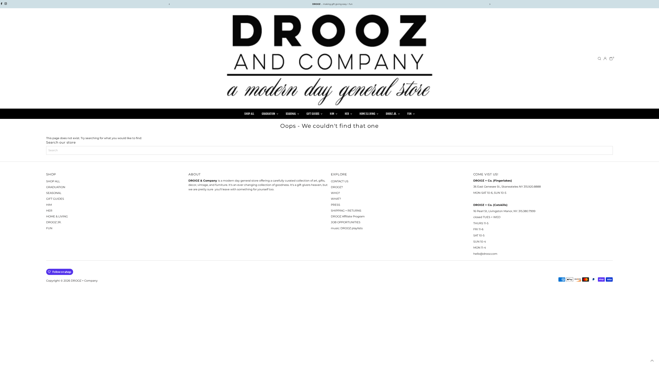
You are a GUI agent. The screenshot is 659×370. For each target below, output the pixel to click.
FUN (409, 113)
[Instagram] (6, 4)
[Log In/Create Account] (605, 58)
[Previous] (169, 4)
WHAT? (336, 198)
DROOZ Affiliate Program (348, 216)
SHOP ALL (249, 113)
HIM (332, 113)
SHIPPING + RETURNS (346, 210)
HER (347, 113)
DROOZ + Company (84, 280)
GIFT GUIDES (313, 113)
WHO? (335, 193)
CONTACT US (339, 181)
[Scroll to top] (652, 360)
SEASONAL (291, 113)
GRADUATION (269, 113)
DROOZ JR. (391, 113)
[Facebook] (1, 4)
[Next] (490, 4)
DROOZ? (337, 187)
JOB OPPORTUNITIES (345, 222)
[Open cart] (611, 58)
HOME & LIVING (368, 113)
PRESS (335, 204)
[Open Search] (599, 58)
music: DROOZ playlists (347, 228)
